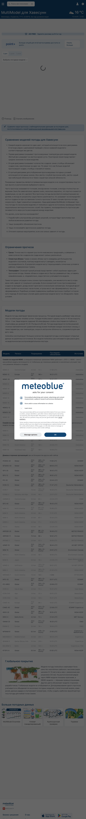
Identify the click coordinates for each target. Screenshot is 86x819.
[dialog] (43, 410)
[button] (43, 408)
